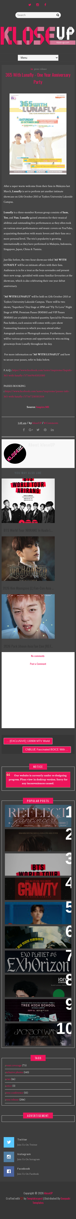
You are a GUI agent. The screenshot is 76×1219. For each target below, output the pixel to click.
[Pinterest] (45, 430)
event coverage (13, 1065)
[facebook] (45, 5)
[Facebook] (24, 430)
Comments (51, 423)
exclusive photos (14, 1072)
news (8, 1079)
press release (40, 69)
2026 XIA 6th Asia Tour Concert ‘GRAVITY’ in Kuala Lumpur (33, 886)
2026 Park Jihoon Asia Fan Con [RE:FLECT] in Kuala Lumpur (32, 813)
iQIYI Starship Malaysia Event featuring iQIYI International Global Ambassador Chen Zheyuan (37, 985)
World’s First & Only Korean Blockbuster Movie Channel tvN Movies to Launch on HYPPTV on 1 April (34, 939)
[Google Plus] (31, 430)
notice (8, 1086)
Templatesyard (35, 1198)
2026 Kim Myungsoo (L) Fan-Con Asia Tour (36, 837)
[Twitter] (38, 430)
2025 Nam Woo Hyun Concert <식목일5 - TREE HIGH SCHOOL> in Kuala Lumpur (37, 1009)
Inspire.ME (42, 407)
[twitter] (30, 5)
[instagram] (37, 5)
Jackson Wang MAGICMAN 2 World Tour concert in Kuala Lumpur (34, 1031)
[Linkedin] (52, 430)
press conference (14, 1093)
